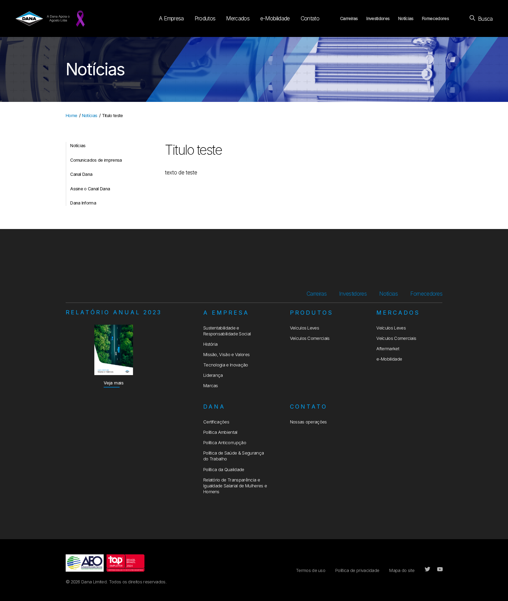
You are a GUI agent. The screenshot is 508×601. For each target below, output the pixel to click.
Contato (310, 18)
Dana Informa (83, 203)
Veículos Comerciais (310, 338)
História (210, 344)
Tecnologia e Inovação (225, 365)
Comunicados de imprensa (96, 160)
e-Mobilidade (275, 18)
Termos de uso (310, 570)
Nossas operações (308, 421)
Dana (214, 406)
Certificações (216, 421)
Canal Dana (81, 174)
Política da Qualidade (223, 469)
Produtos (205, 18)
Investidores (377, 18)
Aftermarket (387, 348)
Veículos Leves (304, 328)
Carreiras (349, 18)
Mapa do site (401, 570)
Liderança (213, 375)
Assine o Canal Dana (90, 188)
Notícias (406, 18)
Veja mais (114, 382)
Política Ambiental (220, 432)
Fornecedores (435, 18)
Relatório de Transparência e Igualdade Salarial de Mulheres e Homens (235, 486)
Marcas (210, 385)
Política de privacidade (357, 570)
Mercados (238, 18)
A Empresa (171, 18)
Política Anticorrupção (224, 442)
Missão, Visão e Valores (226, 354)
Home (71, 115)
